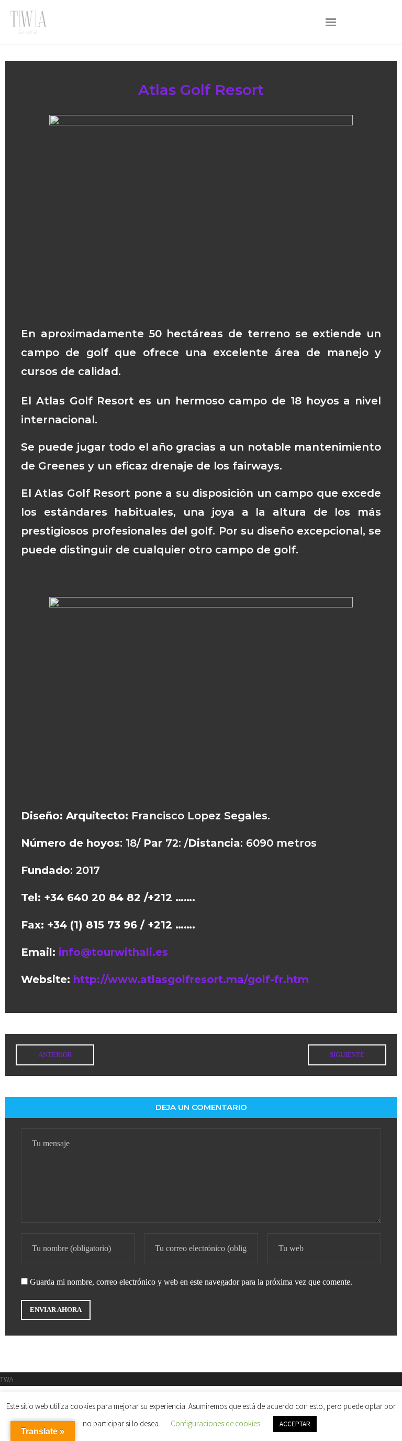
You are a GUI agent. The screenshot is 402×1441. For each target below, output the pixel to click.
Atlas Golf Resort (201, 90)
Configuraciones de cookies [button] (215, 1423)
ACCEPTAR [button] (295, 1423)
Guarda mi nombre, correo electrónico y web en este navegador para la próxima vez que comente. (191, 1281)
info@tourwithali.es (113, 952)
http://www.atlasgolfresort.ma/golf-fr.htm (191, 979)
